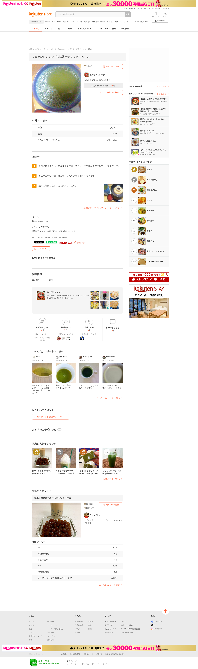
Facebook (158, 622)
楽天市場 (166, 8)
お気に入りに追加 (112, 66)
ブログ (123, 622)
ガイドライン (52, 636)
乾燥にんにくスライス (123, 22)
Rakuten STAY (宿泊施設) (130, 629)
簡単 (90, 625)
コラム (70, 28)
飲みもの (61, 49)
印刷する (43, 249)
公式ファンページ (85, 28)
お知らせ (50, 640)
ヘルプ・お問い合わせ (55, 629)
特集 (30, 640)
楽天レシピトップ (36, 49)
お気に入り (155, 16)
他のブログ (80, 243)
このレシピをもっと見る (108, 585)
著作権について (88, 654)
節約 (90, 629)
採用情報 (99, 654)
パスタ (77, 629)
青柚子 (102, 22)
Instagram (158, 629)
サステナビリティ (104, 664)
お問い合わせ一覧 (87, 664)
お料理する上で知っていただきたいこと (100, 208)
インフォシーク (129, 8)
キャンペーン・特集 (107, 28)
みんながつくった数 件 (103, 86)
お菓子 (77, 632)
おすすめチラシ (154, 8)
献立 (60, 28)
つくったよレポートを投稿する (109, 92)
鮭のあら (87, 22)
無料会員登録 (161, 20)
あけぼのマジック (54, 292)
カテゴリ (48, 28)
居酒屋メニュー (68, 22)
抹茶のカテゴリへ (111, 479)
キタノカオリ (57, 22)
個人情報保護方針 (75, 654)
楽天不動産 (109, 625)
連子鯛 (47, 22)
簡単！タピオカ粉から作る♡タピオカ (52, 498)
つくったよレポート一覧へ (107, 398)
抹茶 (77, 49)
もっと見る (161, 86)
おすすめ (35, 28)
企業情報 (64, 654)
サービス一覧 (71, 664)
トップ (31, 622)
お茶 (70, 49)
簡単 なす (110, 22)
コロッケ (79, 22)
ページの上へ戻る (165, 611)
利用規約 (50, 632)
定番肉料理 (79, 622)
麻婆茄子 (95, 22)
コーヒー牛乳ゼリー (140, 22)
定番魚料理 (79, 625)
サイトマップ (52, 625)
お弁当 (90, 622)
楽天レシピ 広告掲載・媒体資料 (114, 654)
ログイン (165, 16)
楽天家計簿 (142, 8)
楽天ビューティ (110, 629)
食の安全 (125, 28)
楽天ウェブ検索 (127, 625)
